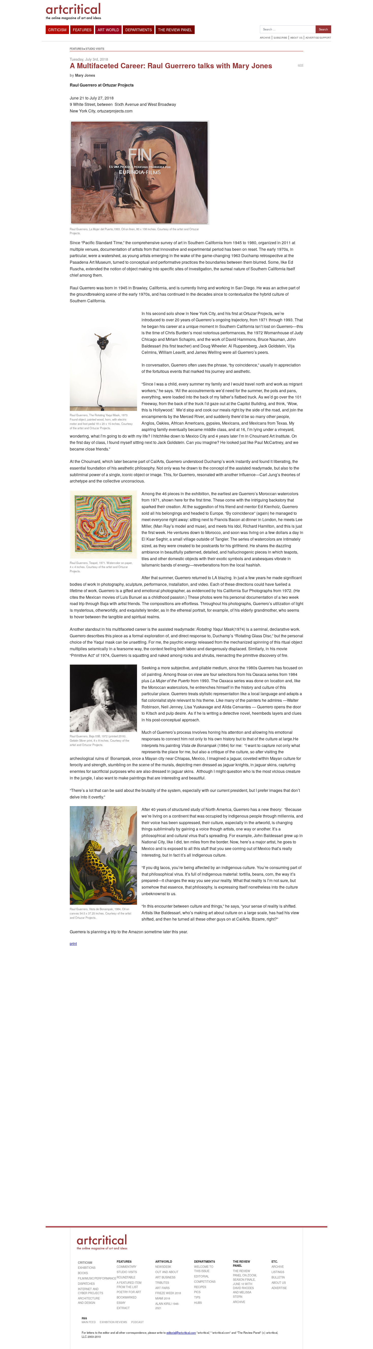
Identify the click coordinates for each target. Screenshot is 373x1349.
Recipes (200, 1287)
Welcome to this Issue (203, 1268)
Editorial (201, 1276)
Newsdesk (163, 1266)
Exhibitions (86, 1267)
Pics (197, 1292)
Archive (265, 37)
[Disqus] (186, 1015)
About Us (296, 37)
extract (123, 1308)
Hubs (198, 1303)
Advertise (279, 1288)
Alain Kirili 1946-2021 (167, 1306)
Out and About (166, 1272)
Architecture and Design (89, 1300)
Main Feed (89, 1322)
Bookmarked (127, 1297)
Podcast (137, 1322)
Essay (121, 1303)
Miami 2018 (162, 1298)
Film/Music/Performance (91, 1278)
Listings (278, 1272)
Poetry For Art (129, 1292)
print (300, 65)
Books (83, 1273)
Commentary (126, 1266)
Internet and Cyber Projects (90, 1291)
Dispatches (86, 1283)
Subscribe (280, 37)
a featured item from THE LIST (129, 1284)
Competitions (204, 1281)
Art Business (165, 1277)
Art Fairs (162, 1288)
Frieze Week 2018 (168, 1293)
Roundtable (126, 1277)
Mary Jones (85, 75)
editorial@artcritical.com (181, 1332)
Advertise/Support (318, 37)
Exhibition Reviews (113, 1322)
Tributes (162, 1282)
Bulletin (278, 1277)
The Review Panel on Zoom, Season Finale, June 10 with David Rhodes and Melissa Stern (245, 1283)
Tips (197, 1297)
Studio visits (95, 49)
